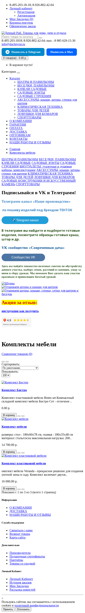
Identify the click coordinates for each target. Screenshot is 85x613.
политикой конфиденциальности (36, 605)
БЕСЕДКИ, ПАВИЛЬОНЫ (35, 85)
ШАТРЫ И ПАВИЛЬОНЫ (35, 82)
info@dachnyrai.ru (13, 44)
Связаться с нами (21, 530)
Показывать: (10, 371)
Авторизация (26, 15)
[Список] (3, 361)
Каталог (14, 78)
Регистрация (25, 12)
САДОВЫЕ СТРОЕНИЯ (34, 96)
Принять (8, 609)
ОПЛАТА (16, 128)
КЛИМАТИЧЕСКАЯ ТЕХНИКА (40, 106)
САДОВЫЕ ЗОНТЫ (31, 92)
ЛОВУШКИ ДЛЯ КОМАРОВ (37, 114)
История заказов (20, 582)
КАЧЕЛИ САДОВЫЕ (32, 89)
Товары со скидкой (22, 563)
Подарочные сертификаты (27, 556)
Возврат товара (19, 534)
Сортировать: (11, 364)
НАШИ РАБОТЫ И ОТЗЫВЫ (30, 142)
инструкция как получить (20, 311)
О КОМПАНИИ (20, 121)
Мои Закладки (19, 586)
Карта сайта (17, 537)
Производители (20, 553)
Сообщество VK (23, 257)
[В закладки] (19, 416)
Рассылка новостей (22, 589)
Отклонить (23, 609)
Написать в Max (61, 52)
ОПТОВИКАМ (19, 135)
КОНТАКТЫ (18, 138)
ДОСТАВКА (18, 131)
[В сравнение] (23, 416)
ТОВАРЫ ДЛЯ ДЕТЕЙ (33, 110)
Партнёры (16, 560)
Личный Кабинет (21, 579)
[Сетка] (7, 361)
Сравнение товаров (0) (17, 354)
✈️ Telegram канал (25, 220)
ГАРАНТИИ (17, 124)
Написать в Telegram (26, 52)
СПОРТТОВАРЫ (29, 117)
